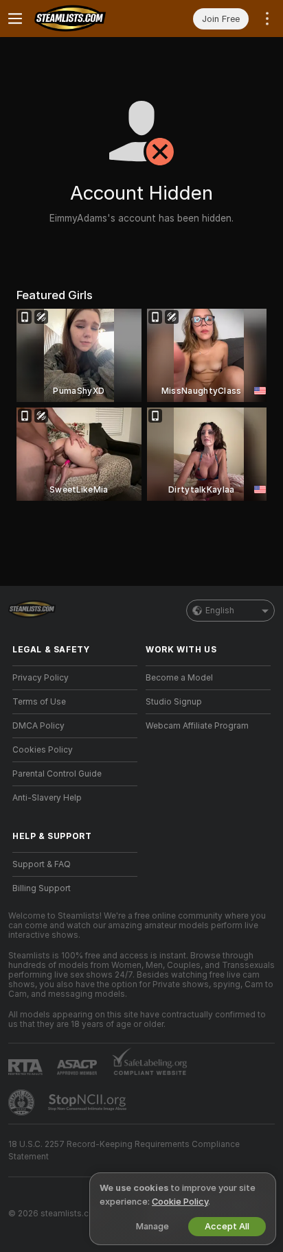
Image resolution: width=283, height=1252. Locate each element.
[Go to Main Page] (86, 18)
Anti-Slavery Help (47, 798)
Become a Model (179, 678)
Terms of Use (39, 702)
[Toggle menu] (15, 18)
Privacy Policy (40, 678)
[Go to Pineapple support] (22, 1102)
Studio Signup (174, 702)
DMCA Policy (38, 726)
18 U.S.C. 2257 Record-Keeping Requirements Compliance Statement (124, 1150)
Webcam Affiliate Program (197, 726)
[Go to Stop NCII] (88, 1102)
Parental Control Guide (57, 774)
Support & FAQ (41, 864)
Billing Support (41, 888)
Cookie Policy (180, 1201)
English (219, 610)
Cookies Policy (42, 750)
